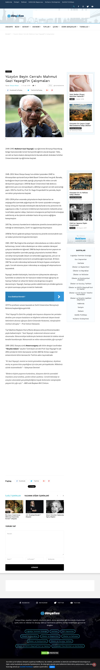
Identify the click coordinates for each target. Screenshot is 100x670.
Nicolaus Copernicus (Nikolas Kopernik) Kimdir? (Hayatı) (12, 517)
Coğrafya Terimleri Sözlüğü (80, 256)
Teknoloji (84, 27)
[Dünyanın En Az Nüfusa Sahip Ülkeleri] (81, 181)
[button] (73, 6)
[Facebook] (78, 6)
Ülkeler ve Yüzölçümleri (37, 641)
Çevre (55, 27)
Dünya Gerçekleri (68, 27)
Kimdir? (8, 34)
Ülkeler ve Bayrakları (81, 271)
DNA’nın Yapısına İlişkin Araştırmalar (78, 224)
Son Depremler (81, 259)
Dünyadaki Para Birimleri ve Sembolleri (68, 646)
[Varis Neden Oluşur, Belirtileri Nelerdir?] (81, 83)
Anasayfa (9, 27)
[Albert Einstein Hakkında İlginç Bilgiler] (55, 506)
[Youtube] (92, 6)
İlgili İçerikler (13, 496)
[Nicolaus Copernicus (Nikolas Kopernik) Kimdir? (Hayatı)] (14, 506)
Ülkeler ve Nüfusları (80, 274)
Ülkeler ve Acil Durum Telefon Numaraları (80, 293)
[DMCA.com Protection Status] (50, 654)
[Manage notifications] (94, 665)
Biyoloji (72, 228)
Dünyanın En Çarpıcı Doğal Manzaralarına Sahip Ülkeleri (80, 124)
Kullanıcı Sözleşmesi (52, 2)
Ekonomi (36, 27)
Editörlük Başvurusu (36, 2)
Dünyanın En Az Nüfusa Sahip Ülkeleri (79, 194)
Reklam (24, 2)
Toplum (46, 27)
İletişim (16, 2)
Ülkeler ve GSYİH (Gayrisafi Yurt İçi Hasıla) (81, 288)
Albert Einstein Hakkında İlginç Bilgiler (55, 516)
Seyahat (25, 27)
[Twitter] (87, 6)
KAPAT (52, 667)
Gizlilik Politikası (68, 2)
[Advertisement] (61, 14)
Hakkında (8, 2)
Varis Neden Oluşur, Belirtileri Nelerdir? (77, 95)
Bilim (17, 27)
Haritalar (80, 263)
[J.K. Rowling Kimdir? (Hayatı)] (35, 506)
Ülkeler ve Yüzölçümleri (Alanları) (81, 279)
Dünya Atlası (14, 85)
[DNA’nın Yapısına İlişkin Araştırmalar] (81, 212)
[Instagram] (83, 6)
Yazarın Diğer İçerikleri (36, 496)
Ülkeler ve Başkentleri (80, 267)
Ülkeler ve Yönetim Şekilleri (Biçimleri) (80, 299)
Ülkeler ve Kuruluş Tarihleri (80, 284)
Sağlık (72, 99)
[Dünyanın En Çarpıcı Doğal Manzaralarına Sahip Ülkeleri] (81, 112)
